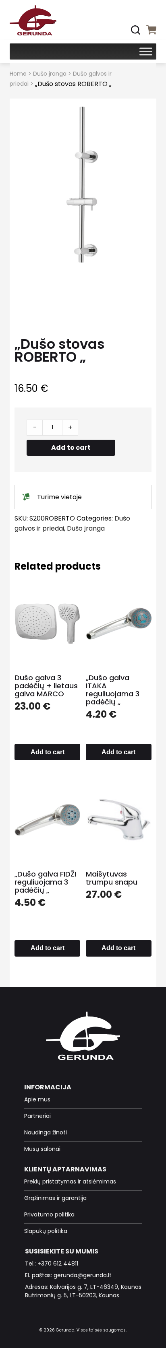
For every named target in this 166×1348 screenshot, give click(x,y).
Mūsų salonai (42, 1149)
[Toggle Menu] (145, 51)
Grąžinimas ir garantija (55, 1198)
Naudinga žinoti (45, 1132)
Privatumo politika (49, 1214)
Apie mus (37, 1099)
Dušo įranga (49, 74)
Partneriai (37, 1116)
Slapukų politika (45, 1231)
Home (18, 74)
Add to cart (71, 447)
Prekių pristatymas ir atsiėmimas (70, 1181)
